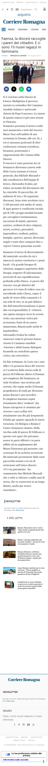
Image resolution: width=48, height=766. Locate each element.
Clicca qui (20, 510)
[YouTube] (17, 9)
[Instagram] (12, 9)
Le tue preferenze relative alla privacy (27, 754)
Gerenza (24, 737)
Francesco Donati (18, 56)
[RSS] (33, 724)
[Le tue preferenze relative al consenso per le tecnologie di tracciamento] (43, 761)
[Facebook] (3, 9)
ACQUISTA (24, 15)
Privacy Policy (19, 740)
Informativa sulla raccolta (15, 759)
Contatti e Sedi (12, 737)
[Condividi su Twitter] (14, 89)
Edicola (31, 740)
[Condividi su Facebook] (6, 89)
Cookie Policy (36, 737)
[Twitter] (7, 9)
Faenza (5, 55)
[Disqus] (24, 634)
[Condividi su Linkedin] (29, 89)
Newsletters (27, 9)
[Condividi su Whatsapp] (21, 89)
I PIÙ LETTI (15, 518)
